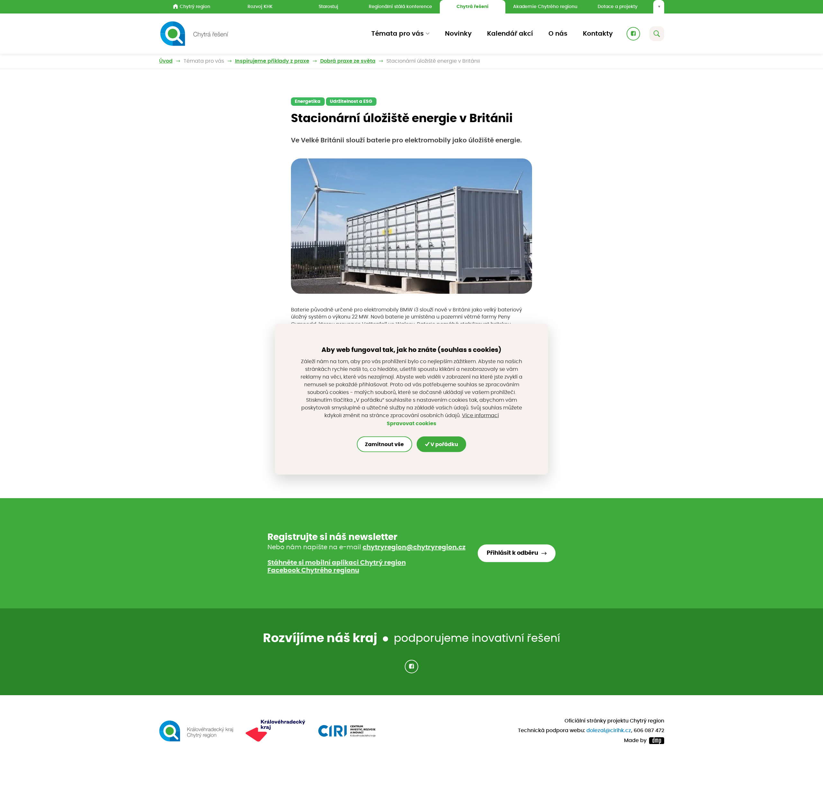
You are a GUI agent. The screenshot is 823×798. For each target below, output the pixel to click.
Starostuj (328, 6)
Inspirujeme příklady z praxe (272, 61)
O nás (557, 34)
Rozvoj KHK (260, 6)
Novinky (458, 34)
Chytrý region (195, 6)
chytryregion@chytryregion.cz (414, 547)
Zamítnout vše (384, 444)
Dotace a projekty (618, 6)
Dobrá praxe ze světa (347, 61)
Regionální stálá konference (400, 6)
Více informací (480, 415)
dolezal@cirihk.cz (608, 730)
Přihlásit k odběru (512, 553)
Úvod (166, 61)
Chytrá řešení (472, 6)
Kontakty (598, 34)
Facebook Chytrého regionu (313, 570)
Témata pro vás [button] (397, 34)
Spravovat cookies (411, 423)
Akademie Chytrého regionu (545, 6)
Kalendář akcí (510, 34)
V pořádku (444, 444)
